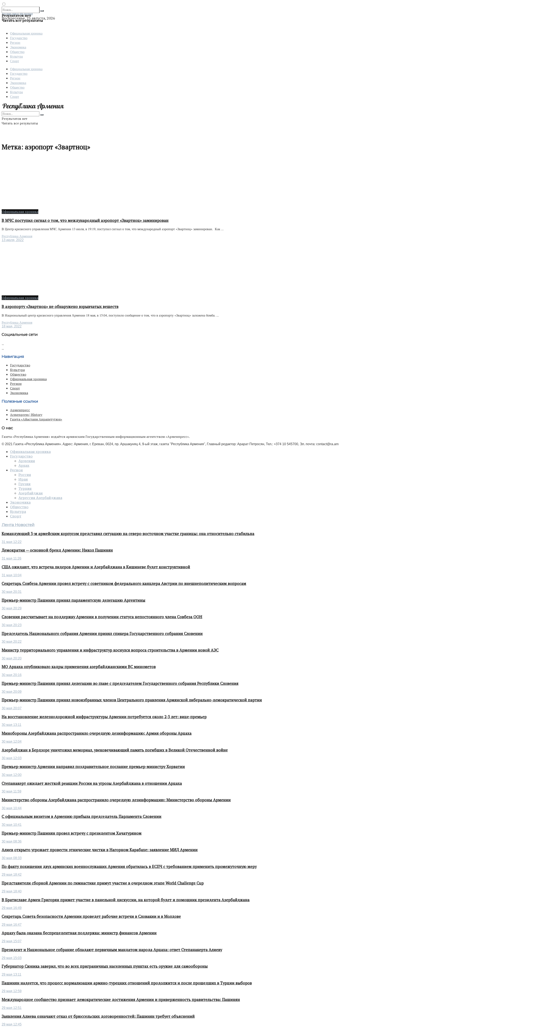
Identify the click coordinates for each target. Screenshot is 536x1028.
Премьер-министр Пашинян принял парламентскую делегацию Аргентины (73, 600)
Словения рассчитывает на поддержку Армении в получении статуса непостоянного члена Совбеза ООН (102, 616)
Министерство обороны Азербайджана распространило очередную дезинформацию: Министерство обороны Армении (116, 799)
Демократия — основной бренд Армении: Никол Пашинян (57, 550)
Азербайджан (30, 493)
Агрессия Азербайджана (40, 497)
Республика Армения (17, 236)
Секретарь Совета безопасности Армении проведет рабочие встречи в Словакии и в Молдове (91, 916)
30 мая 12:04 (12, 741)
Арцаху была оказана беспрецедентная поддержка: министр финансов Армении (79, 932)
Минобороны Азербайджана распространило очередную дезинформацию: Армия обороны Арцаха (97, 733)
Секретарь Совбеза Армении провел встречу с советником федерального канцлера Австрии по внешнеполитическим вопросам (124, 583)
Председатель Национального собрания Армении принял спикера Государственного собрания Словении (102, 633)
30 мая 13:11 (11, 725)
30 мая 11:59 (11, 791)
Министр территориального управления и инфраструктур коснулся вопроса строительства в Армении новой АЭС (110, 650)
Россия (24, 474)
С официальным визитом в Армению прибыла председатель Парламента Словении (81, 816)
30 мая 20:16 (12, 675)
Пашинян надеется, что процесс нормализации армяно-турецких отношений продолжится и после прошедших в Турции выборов (127, 982)
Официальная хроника (26, 33)
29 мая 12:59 (12, 991)
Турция (25, 488)
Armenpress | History (26, 414)
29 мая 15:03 (12, 958)
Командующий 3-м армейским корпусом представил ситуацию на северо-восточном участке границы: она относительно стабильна (128, 533)
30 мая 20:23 (12, 625)
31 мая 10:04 (12, 575)
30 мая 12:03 (12, 758)
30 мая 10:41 (12, 824)
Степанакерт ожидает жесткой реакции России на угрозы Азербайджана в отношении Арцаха (92, 783)
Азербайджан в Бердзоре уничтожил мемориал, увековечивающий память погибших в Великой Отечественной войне (115, 750)
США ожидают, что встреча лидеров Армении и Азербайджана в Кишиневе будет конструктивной (96, 566)
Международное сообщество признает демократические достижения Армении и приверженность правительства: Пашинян (121, 999)
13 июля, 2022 (13, 240)
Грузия (24, 484)
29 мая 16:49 (12, 908)
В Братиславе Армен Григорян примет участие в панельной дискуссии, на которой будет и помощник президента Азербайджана (126, 899)
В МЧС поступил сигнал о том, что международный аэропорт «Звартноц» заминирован (85, 220)
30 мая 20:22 (12, 641)
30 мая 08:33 (12, 858)
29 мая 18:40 (12, 891)
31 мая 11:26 (11, 558)
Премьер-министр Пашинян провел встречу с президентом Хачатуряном (72, 833)
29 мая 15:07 (12, 941)
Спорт (14, 61)
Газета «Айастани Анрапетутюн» (36, 419)
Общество (17, 51)
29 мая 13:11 (11, 974)
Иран (23, 479)
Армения (26, 461)
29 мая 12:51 (12, 1008)
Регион (15, 42)
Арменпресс (20, 410)
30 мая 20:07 (12, 708)
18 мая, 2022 (12, 326)
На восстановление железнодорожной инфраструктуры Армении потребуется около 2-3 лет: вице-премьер (104, 716)
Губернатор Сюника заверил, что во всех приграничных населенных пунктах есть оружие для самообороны (105, 966)
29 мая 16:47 (12, 924)
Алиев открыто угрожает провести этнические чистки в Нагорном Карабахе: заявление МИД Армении (100, 849)
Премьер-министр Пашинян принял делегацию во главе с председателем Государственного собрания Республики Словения (120, 683)
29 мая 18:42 (12, 874)
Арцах (23, 465)
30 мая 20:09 (12, 691)
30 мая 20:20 (12, 658)
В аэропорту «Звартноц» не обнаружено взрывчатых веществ (60, 306)
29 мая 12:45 (12, 1024)
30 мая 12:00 (12, 775)
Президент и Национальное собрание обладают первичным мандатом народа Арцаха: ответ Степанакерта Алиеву (112, 949)
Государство (18, 38)
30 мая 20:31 (12, 592)
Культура (16, 56)
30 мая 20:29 (12, 608)
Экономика (18, 47)
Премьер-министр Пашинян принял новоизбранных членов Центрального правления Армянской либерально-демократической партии (132, 699)
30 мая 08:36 (12, 841)
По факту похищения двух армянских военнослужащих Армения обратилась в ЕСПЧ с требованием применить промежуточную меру (129, 866)
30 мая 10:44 (12, 808)
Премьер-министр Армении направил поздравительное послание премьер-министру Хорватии (93, 766)
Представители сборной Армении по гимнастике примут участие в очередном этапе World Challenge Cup (103, 883)
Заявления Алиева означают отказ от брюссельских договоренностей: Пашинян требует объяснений (98, 1016)
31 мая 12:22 (12, 542)
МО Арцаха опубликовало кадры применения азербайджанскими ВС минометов (79, 666)
